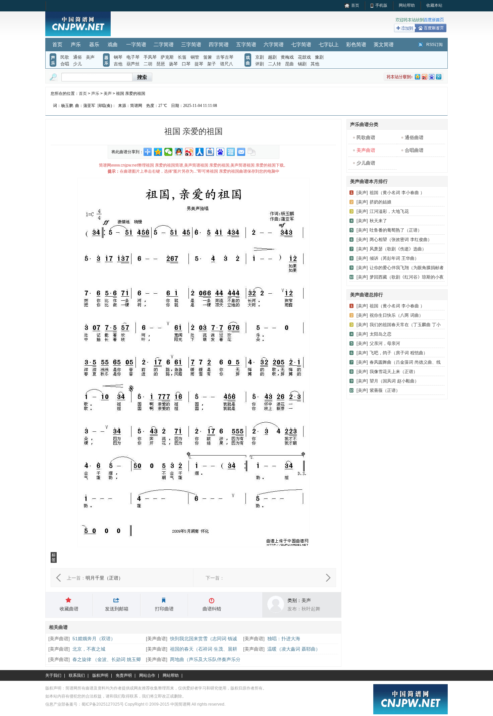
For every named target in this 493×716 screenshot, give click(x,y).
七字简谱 (301, 44)
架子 (211, 63)
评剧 (259, 63)
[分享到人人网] (200, 152)
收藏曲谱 (69, 608)
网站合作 (147, 675)
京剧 (259, 57)
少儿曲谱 (366, 163)
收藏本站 (434, 5)
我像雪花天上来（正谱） (394, 371)
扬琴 (173, 63)
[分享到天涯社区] (231, 152)
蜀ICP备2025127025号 (102, 704)
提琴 (199, 63)
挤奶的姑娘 (380, 201)
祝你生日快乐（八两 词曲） (396, 315)
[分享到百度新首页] (220, 152)
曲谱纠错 (212, 608)
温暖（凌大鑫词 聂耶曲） (293, 649)
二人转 (274, 63)
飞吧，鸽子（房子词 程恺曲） (399, 352)
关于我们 (53, 675)
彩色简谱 (356, 44)
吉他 (118, 63)
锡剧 (302, 63)
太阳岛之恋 (380, 334)
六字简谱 (274, 44)
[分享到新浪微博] (189, 152)
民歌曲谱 (366, 137)
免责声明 (124, 675)
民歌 (64, 57)
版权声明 (100, 675)
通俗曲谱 (414, 137)
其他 (315, 63)
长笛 (182, 57)
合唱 (64, 63)
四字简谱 (219, 44)
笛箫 (207, 57)
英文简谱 (384, 44)
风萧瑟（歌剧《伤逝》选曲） (398, 248)
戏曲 (113, 44)
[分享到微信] (168, 152)
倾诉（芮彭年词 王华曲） (394, 258)
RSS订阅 (434, 44)
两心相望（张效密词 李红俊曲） (401, 239)
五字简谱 (246, 44)
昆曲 (289, 63)
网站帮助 (407, 5)
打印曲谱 (164, 608)
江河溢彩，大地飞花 (389, 211)
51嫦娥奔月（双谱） (93, 638)
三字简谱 (191, 44)
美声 (90, 57)
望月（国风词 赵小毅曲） (394, 380)
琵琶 (160, 63)
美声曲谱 (59, 638)
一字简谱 (136, 44)
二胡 (148, 63)
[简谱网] (78, 35)
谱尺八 (226, 63)
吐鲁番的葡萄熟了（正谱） (396, 230)
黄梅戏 (287, 57)
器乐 (94, 44)
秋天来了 (378, 220)
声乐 (76, 44)
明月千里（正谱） (104, 578)
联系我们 (77, 675)
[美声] (362, 192)
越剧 (272, 57)
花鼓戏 (304, 57)
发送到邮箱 (116, 608)
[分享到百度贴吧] (210, 152)
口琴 (186, 63)
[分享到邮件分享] (241, 152)
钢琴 (118, 57)
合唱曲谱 (414, 150)
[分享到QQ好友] (179, 152)
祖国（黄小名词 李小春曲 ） (397, 192)
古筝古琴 (224, 57)
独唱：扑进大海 (283, 638)
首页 (355, 5)
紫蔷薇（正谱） (385, 390)
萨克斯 (167, 57)
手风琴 (150, 57)
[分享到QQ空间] (158, 152)
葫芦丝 (133, 63)
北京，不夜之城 (88, 649)
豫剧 (319, 57)
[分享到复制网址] (252, 152)
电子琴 (133, 57)
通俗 (77, 57)
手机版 (381, 5)
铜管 (194, 57)
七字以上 (329, 44)
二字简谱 (164, 44)
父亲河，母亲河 (385, 343)
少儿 (77, 63)
